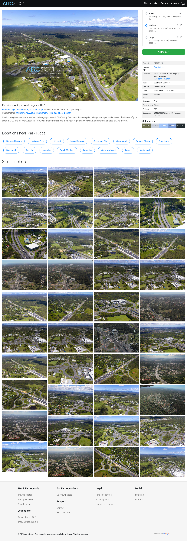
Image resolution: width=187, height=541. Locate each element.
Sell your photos (64, 495)
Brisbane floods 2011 (28, 522)
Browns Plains (143, 141)
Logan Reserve (77, 141)
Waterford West (108, 150)
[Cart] (183, 3)
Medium (165, 28)
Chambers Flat (100, 141)
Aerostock (13, 3)
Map (156, 3)
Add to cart (163, 52)
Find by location (25, 499)
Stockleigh (11, 150)
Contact (60, 508)
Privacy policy (102, 499)
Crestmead (121, 141)
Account (174, 3)
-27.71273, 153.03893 (162, 79)
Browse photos (25, 495)
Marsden (46, 150)
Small (165, 16)
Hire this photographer (60, 113)
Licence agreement (105, 504)
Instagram (139, 495)
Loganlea (87, 150)
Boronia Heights (14, 141)
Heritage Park (37, 141)
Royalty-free (158, 67)
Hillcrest (57, 141)
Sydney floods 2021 (27, 517)
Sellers (164, 3)
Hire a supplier (63, 512)
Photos (147, 3)
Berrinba (29, 150)
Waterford (145, 150)
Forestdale (164, 141)
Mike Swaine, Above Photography (32, 113)
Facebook (140, 499)
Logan (128, 150)
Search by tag (24, 504)
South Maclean (67, 150)
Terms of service (104, 495)
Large (165, 40)
